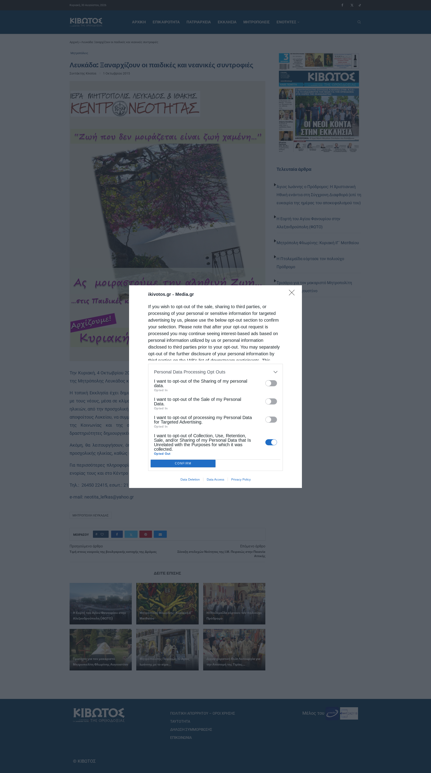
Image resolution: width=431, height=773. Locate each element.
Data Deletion (190, 479)
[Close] (293, 294)
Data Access (215, 479)
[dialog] (215, 386)
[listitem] (215, 372)
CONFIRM (183, 463)
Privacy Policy (241, 479)
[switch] (271, 383)
